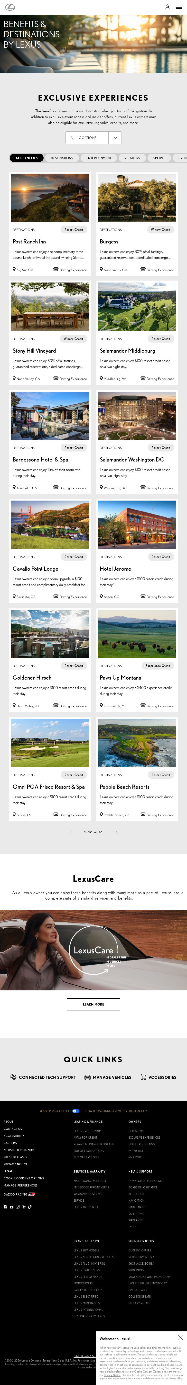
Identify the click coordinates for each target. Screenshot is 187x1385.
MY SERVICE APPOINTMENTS (91, 1187)
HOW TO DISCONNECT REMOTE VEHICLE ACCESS (116, 1111)
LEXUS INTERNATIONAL (88, 1309)
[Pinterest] (24, 1207)
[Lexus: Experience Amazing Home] (10, 7)
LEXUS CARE (136, 1131)
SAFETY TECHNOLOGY (88, 1290)
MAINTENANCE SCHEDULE (90, 1180)
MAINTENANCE (138, 1207)
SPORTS (159, 158)
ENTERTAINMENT (99, 158)
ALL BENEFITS (27, 158)
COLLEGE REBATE (140, 1296)
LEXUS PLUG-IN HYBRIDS (90, 1263)
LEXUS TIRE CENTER (86, 1207)
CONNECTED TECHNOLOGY (146, 1180)
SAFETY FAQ (136, 1213)
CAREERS (10, 1143)
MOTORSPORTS (83, 1283)
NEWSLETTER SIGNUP (19, 1150)
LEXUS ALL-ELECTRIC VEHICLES (94, 1257)
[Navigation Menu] (179, 7)
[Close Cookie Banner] (180, 1337)
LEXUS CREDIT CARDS (88, 1131)
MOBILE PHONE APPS (142, 1144)
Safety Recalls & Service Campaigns (93, 1356)
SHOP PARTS (136, 1270)
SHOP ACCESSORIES (141, 1263)
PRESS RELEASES (15, 1157)
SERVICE (79, 1200)
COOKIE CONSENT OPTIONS (24, 1178)
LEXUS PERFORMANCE (88, 1276)
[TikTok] (30, 1207)
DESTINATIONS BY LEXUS (89, 1316)
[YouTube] (12, 1207)
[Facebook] (6, 1207)
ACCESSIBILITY (14, 1136)
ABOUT (9, 1121)
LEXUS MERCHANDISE (87, 1303)
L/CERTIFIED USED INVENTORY (148, 1283)
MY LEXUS (135, 1157)
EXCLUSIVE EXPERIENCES (144, 1137)
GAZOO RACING (16, 1194)
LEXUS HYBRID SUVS (87, 1270)
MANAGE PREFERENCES (21, 1185)
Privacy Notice (112, 1375)
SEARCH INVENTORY (141, 1257)
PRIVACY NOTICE (16, 1164)
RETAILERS (132, 158)
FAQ (131, 1227)
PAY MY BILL (136, 1150)
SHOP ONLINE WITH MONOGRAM (149, 1276)
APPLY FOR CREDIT (85, 1137)
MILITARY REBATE (139, 1303)
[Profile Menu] (167, 7)
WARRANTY (136, 1220)
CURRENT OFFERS (140, 1250)
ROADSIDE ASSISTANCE (143, 1187)
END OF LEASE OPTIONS (89, 1150)
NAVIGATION (136, 1200)
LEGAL (8, 1171)
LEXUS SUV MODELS (86, 1250)
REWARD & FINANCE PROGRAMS (94, 1144)
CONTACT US (13, 1129)
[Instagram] (18, 1207)
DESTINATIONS (62, 158)
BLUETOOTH (136, 1194)
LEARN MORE (93, 1004)
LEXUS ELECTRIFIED (86, 1296)
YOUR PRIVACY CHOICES (55, 1111)
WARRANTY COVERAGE (88, 1194)
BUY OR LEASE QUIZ (86, 1157)
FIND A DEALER (138, 1290)
